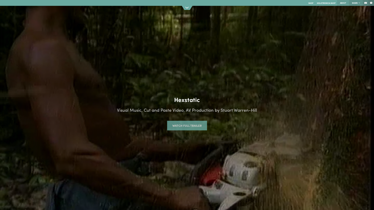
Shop (310, 3)
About (343, 2)
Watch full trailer (187, 125)
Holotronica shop (326, 3)
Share (355, 2)
